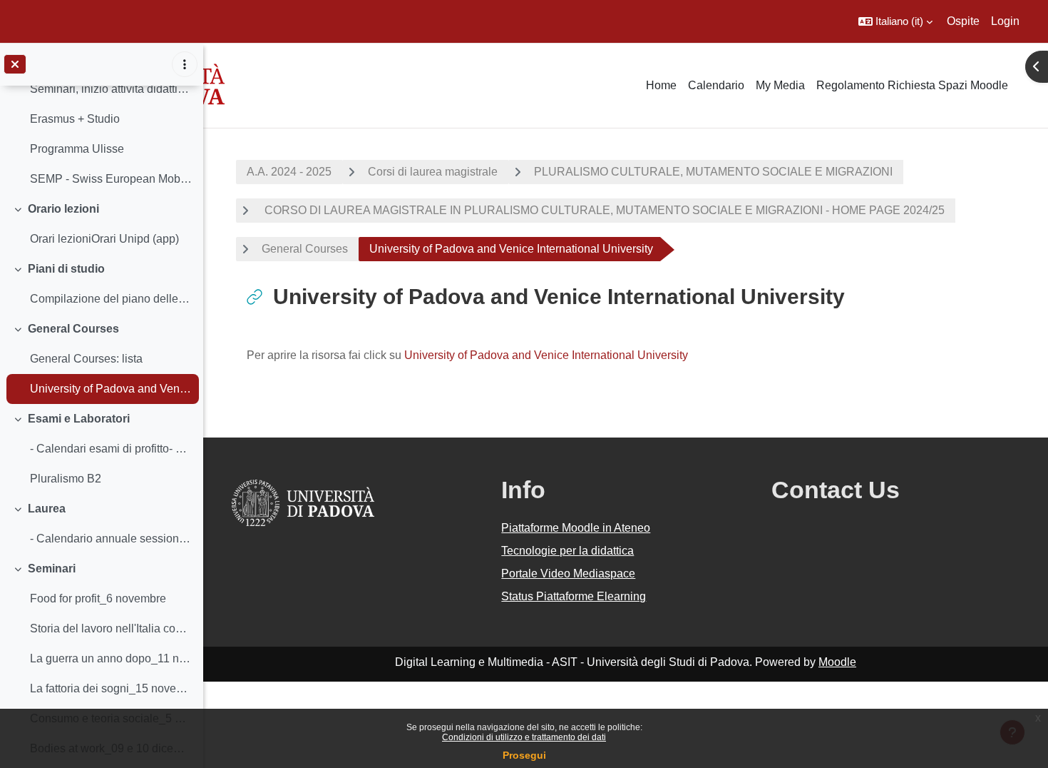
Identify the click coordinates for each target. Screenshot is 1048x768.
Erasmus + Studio (75, 119)
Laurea (47, 508)
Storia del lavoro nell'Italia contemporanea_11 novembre (111, 628)
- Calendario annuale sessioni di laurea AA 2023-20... (111, 538)
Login (1005, 21)
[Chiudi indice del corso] (15, 64)
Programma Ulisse (77, 149)
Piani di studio (66, 269)
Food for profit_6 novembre (98, 598)
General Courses (73, 329)
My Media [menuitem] (780, 85)
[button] (895, 21)
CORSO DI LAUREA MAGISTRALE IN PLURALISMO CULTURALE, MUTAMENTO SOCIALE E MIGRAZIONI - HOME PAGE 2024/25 (603, 210)
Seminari (52, 568)
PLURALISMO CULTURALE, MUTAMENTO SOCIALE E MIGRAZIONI (713, 172)
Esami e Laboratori (79, 419)
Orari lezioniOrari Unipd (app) (104, 239)
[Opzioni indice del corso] (184, 64)
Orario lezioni (63, 209)
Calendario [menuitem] (716, 85)
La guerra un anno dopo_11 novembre (111, 658)
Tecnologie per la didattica (567, 551)
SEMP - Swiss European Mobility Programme (111, 179)
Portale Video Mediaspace (568, 573)
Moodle (837, 662)
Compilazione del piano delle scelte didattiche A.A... (111, 299)
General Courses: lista (86, 359)
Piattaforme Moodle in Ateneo (575, 528)
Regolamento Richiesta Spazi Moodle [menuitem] (912, 85)
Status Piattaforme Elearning (573, 596)
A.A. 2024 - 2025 (289, 172)
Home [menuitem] (661, 85)
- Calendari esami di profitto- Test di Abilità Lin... (111, 449)
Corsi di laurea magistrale (433, 172)
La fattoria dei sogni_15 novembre (111, 688)
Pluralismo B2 (65, 479)
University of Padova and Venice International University (111, 389)
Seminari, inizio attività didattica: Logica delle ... (111, 89)
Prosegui (524, 755)
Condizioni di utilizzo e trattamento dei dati (524, 737)
